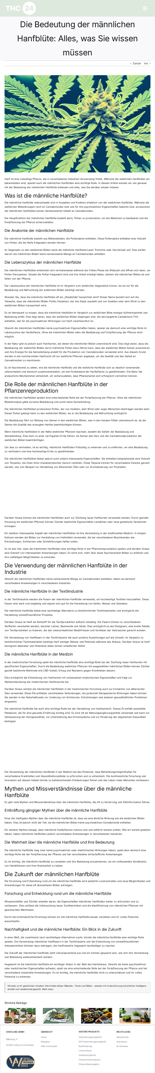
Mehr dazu (47, 989)
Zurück (137, 63)
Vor (146, 63)
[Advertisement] (77, 493)
